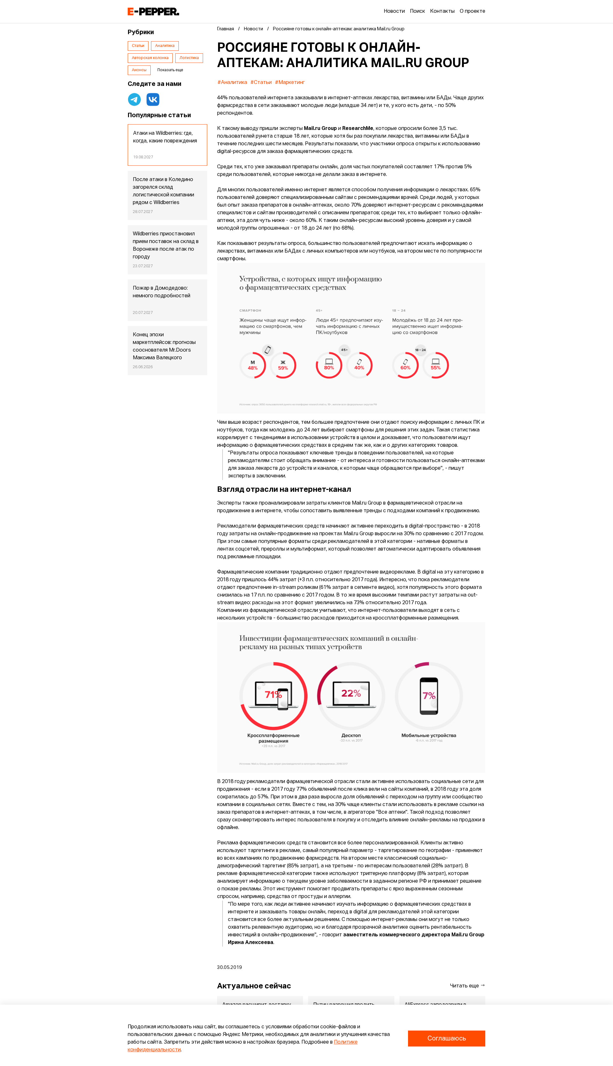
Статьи (138, 46)
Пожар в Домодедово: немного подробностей (161, 292)
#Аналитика (232, 82)
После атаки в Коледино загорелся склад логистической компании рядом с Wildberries (163, 191)
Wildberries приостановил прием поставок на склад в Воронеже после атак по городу (166, 246)
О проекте (472, 11)
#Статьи (261, 82)
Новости (394, 11)
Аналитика (165, 46)
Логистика (189, 58)
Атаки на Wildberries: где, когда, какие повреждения (165, 137)
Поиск (417, 11)
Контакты (442, 11)
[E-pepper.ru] (153, 11)
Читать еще (465, 986)
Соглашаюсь (447, 1038)
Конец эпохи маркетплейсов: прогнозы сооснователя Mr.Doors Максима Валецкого (164, 346)
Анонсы (139, 70)
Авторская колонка (150, 58)
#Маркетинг (290, 82)
